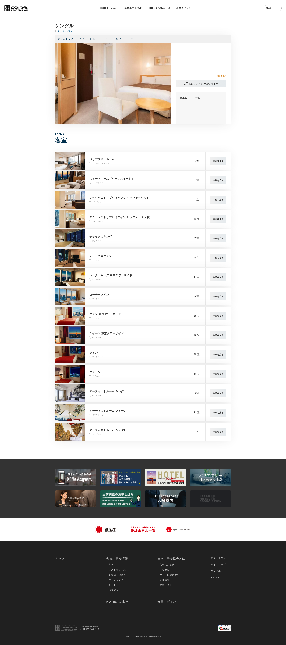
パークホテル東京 (64, 31)
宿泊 (81, 39)
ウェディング (115, 580)
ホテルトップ (65, 39)
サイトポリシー (219, 558)
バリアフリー (115, 590)
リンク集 (216, 571)
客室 (111, 564)
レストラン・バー (100, 39)
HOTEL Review (109, 8)
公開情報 (165, 580)
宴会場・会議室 (117, 575)
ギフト (112, 585)
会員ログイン (183, 8)
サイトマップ (218, 564)
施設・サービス (125, 39)
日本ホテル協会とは (159, 8)
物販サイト (166, 585)
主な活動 (165, 570)
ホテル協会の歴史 (170, 575)
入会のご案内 (167, 564)
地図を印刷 (221, 76)
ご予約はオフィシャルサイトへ (201, 83)
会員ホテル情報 (133, 8)
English (215, 577)
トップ (59, 558)
